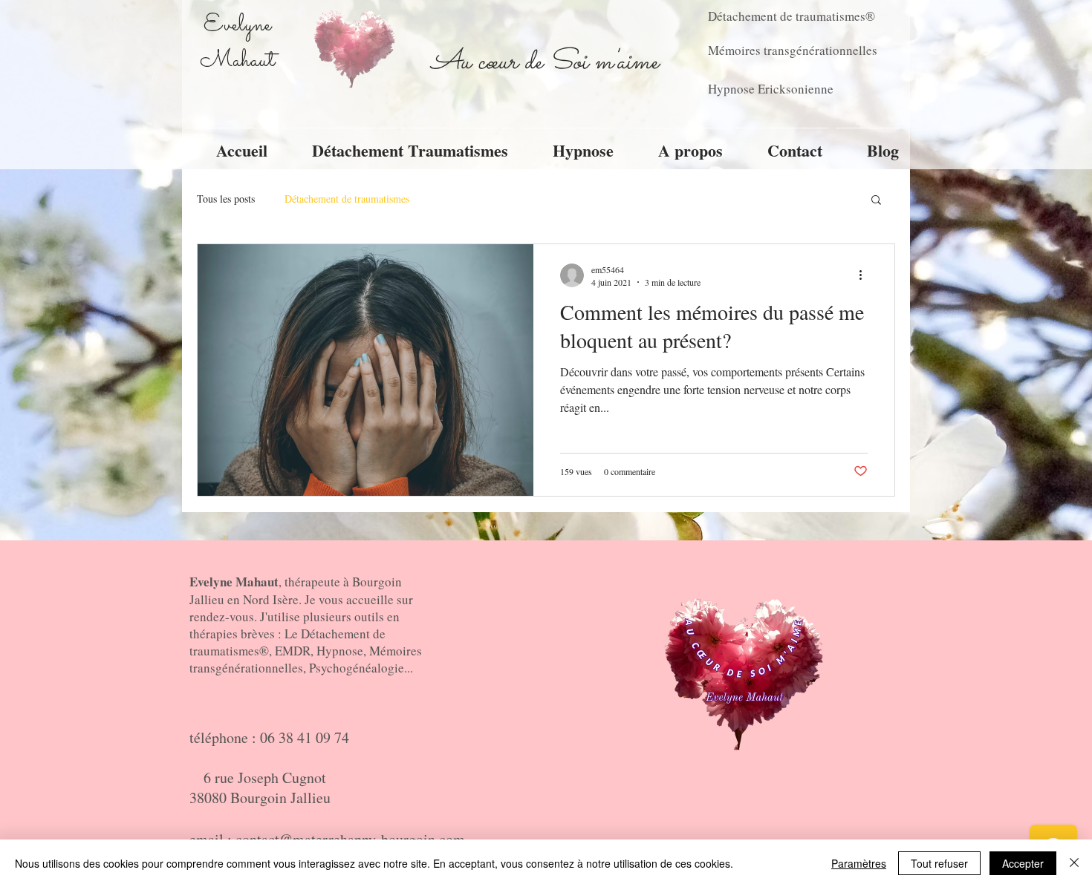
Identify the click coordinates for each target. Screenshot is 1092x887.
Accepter (1023, 863)
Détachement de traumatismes (347, 199)
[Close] (1074, 863)
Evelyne (237, 25)
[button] (876, 201)
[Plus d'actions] (865, 275)
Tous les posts (226, 199)
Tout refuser (939, 863)
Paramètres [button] (858, 863)
